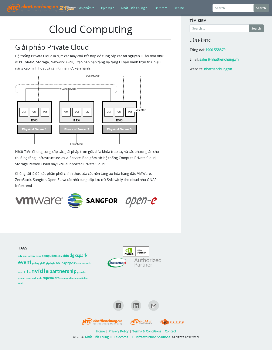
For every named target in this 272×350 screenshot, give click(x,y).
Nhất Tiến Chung (133, 8)
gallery (35, 263)
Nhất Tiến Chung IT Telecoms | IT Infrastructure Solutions (127, 337)
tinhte (84, 278)
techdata (76, 278)
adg (20, 256)
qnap (28, 278)
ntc (27, 271)
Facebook (118, 309)
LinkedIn (136, 309)
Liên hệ (179, 8)
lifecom (77, 263)
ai (24, 256)
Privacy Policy (119, 331)
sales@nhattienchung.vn (219, 59)
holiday (61, 263)
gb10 (42, 263)
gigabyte (50, 263)
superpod (65, 278)
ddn (66, 256)
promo (21, 278)
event (24, 262)
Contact (170, 331)
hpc (70, 263)
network (86, 263)
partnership (62, 271)
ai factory (30, 256)
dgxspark (78, 255)
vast (20, 283)
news (21, 272)
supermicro (51, 278)
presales (81, 272)
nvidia (40, 270)
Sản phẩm (85, 8)
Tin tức (159, 8)
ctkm (59, 256)
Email (153, 309)
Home (100, 331)
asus (38, 256)
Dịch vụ (106, 8)
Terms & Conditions (146, 331)
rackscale (37, 278)
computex (49, 256)
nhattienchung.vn (218, 69)
